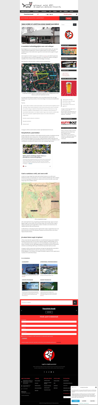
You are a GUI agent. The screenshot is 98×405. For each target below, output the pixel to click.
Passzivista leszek (28, 14)
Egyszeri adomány (65, 74)
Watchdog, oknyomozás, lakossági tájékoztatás (40, 25)
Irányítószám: (24, 332)
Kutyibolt (71, 11)
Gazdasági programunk (27, 279)
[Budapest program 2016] (48, 290)
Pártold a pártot (68, 14)
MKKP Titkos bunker (25, 378)
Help (50, 11)
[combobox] (47, 302)
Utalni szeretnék (47, 387)
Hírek (61, 11)
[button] (95, 387)
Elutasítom (84, 401)
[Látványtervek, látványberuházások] (48, 273)
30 (44, 56)
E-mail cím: (23, 328)
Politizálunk (44, 11)
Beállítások (92, 401)
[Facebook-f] (46, 14)
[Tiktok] (49, 14)
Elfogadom (75, 401)
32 (46, 56)
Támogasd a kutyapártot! (25, 11)
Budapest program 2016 (45, 279)
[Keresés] (75, 302)
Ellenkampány (25, 261)
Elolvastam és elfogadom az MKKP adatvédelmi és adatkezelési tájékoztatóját (37, 336)
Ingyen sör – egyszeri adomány (47, 383)
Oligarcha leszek (47, 380)
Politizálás (29, 25)
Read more (23, 276)
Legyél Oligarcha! (65, 73)
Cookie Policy (81, 403)
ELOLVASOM (59, 342)
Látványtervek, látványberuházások (48, 261)
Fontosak (54, 11)
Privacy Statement (86, 403)
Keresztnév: (23, 323)
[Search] (74, 24)
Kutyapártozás (35, 11)
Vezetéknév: (23, 319)
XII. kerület (50, 25)
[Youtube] (50, 14)
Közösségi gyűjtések (65, 75)
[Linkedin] (52, 14)
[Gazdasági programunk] (30, 290)
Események (66, 11)
